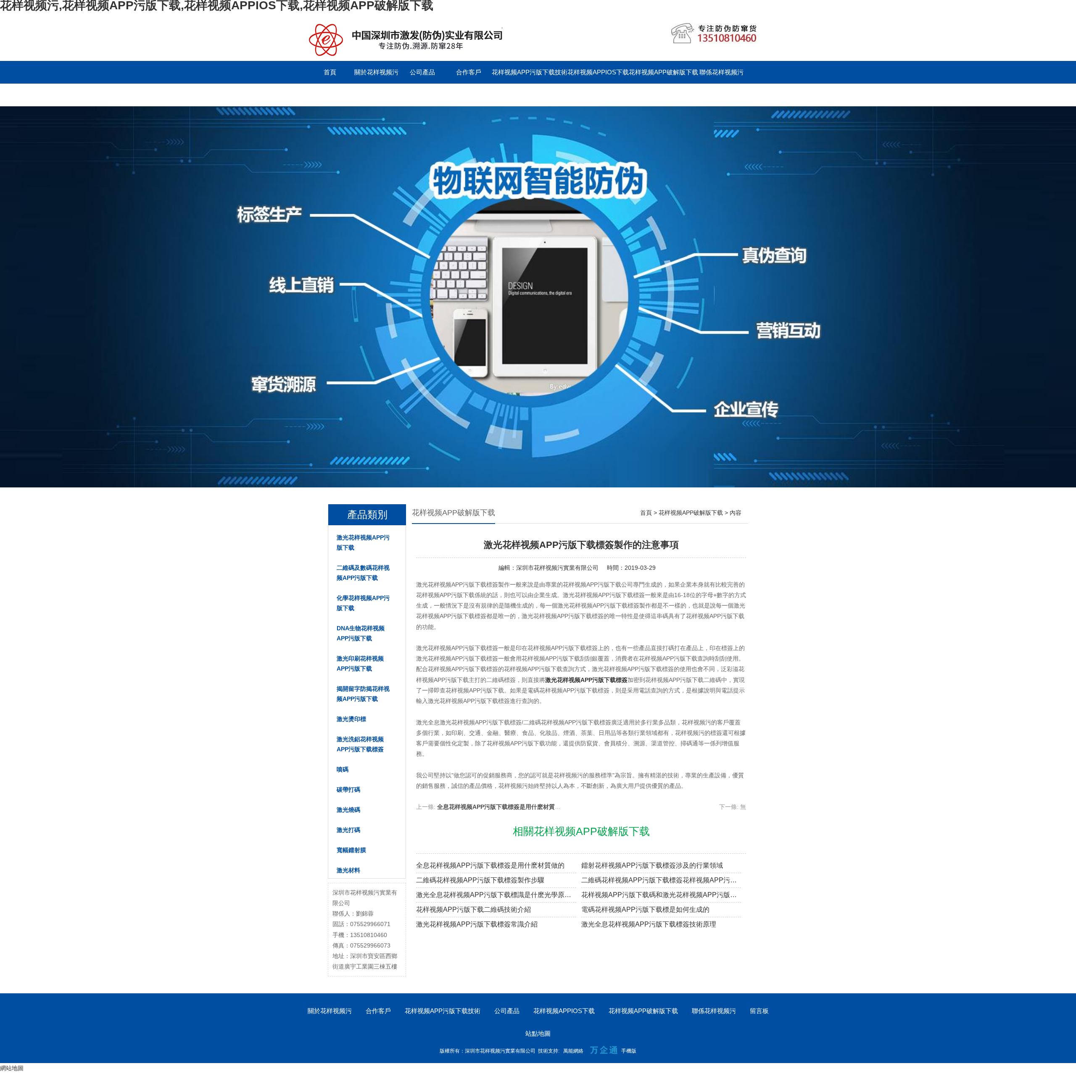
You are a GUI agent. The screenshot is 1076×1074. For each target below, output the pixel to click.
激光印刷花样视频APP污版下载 (360, 663)
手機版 (628, 1051)
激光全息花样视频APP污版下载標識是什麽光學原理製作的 (496, 894)
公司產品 (422, 72)
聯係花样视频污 (721, 72)
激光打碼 (348, 830)
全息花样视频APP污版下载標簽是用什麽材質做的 (502, 806)
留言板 (330, 94)
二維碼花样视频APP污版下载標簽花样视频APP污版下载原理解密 (661, 880)
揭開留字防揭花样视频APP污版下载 (363, 693)
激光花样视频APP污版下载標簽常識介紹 (477, 924)
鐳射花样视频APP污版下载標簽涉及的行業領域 (652, 865)
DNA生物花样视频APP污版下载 (361, 633)
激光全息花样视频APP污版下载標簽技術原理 (648, 924)
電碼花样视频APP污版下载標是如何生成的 (645, 909)
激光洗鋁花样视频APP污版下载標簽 (360, 744)
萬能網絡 (573, 1051)
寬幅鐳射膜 (351, 850)
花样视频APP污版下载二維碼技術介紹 (473, 909)
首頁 (330, 72)
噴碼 (342, 769)
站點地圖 (538, 1033)
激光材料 (348, 870)
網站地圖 (12, 1068)
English (376, 94)
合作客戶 (468, 72)
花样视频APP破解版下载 (663, 72)
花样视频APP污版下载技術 (529, 72)
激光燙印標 (351, 719)
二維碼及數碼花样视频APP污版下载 (363, 572)
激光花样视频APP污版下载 (363, 542)
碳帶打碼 (348, 789)
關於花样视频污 (376, 72)
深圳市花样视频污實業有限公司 (557, 567)
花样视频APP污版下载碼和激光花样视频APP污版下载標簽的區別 (661, 894)
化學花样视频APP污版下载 (363, 603)
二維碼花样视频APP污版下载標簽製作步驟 (480, 880)
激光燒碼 (348, 809)
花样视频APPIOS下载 (598, 72)
